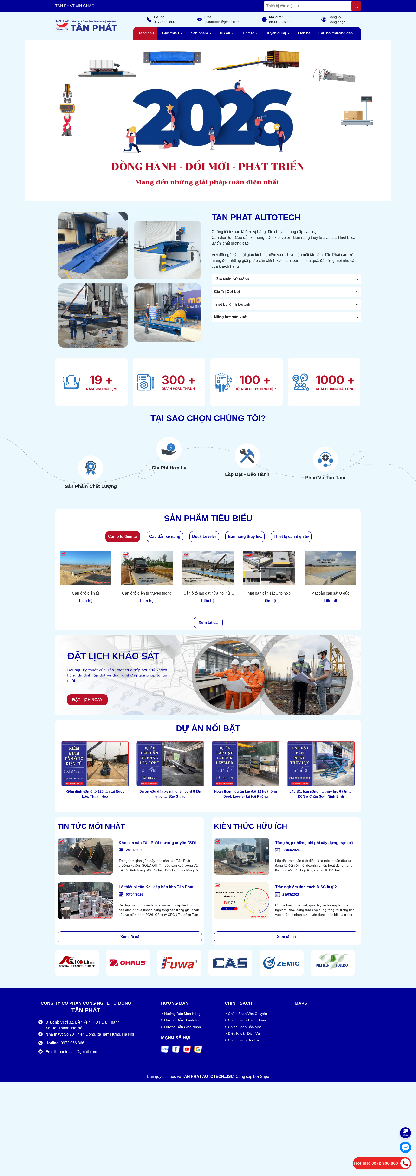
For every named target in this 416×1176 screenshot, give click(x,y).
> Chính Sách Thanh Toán (245, 1020)
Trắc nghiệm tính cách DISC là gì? (306, 887)
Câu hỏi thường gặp (335, 33)
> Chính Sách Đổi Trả (242, 1040)
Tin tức (248, 33)
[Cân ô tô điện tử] (85, 568)
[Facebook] (176, 1049)
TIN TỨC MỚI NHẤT (91, 826)
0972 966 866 (164, 22)
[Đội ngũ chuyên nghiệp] (246, 382)
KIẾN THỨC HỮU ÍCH (250, 826)
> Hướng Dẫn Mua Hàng (180, 1014)
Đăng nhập (337, 22)
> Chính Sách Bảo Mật (243, 1027)
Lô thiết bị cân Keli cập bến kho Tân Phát (156, 887)
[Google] (198, 1049)
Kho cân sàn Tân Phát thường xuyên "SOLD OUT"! (159, 843)
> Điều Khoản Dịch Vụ (242, 1033)
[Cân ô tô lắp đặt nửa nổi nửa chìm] (208, 568)
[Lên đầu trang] (405, 1118)
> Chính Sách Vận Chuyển (246, 1014)
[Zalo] (165, 1049)
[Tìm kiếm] (356, 6)
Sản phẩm (200, 33)
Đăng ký (335, 17)
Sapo (264, 1076)
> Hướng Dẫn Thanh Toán (181, 1020)
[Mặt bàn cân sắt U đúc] (330, 568)
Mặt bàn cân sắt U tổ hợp (269, 593)
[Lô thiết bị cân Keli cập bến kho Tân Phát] (85, 900)
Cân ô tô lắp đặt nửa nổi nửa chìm (208, 593)
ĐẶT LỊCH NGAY (87, 700)
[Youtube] (187, 1049)
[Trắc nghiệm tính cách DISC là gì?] (241, 900)
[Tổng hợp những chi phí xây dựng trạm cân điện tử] (241, 856)
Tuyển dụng (276, 33)
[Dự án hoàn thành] (169, 382)
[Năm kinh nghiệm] (91, 382)
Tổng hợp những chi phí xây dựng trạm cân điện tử (315, 843)
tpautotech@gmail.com (222, 22)
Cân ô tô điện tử (85, 593)
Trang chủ (145, 33)
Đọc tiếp (95, 806)
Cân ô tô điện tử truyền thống (147, 593)
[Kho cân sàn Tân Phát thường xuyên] (85, 856)
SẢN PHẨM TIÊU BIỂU (208, 518)
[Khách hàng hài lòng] (324, 382)
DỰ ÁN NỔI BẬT (208, 728)
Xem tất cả (208, 622)
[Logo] (86, 25)
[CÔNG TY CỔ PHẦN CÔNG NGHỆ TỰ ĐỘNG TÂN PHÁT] (208, 120)
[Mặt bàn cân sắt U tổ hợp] (269, 568)
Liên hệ (304, 33)
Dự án (225, 33)
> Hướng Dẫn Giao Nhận (181, 1027)
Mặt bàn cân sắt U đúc (330, 593)
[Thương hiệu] (77, 963)
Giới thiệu (171, 33)
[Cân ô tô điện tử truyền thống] (147, 568)
